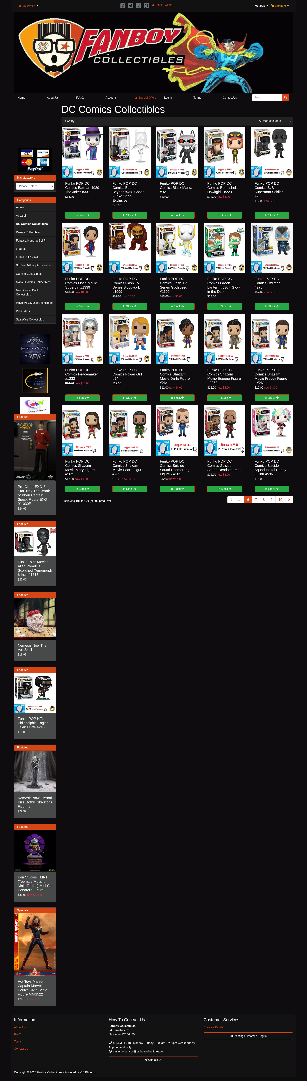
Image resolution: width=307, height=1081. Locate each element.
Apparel (21, 215)
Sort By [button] (70, 121)
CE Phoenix (88, 1072)
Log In (168, 97)
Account (111, 97)
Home (21, 97)
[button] (28, 6)
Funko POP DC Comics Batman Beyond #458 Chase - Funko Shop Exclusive (129, 191)
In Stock (81, 215)
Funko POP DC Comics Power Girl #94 (127, 374)
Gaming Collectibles (29, 273)
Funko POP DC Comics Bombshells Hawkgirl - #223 (222, 187)
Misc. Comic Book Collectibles (27, 292)
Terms (197, 97)
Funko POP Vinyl (27, 257)
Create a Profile (213, 1027)
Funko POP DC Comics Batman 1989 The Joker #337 (82, 187)
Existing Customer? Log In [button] (250, 1036)
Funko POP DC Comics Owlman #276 (267, 283)
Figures (21, 248)
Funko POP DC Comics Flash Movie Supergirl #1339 (81, 283)
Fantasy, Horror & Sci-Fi (31, 240)
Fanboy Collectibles (49, 1072)
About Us (53, 97)
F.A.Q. (80, 97)
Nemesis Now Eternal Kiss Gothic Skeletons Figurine (35, 802)
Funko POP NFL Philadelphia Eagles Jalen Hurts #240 (33, 723)
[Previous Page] (231, 499)
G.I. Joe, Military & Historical (33, 265)
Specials (22, 910)
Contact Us (230, 97)
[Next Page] (289, 499)
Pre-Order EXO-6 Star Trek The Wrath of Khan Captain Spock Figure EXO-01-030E (34, 495)
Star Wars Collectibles (30, 319)
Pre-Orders (23, 311)
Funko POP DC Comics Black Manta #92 (176, 187)
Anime (20, 207)
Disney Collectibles (28, 232)
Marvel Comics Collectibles (33, 282)
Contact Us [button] (154, 1059)
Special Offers (147, 97)
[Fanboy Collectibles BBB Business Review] (35, 124)
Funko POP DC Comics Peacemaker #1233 (81, 374)
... (239, 500)
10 (280, 500)
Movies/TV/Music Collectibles (34, 302)
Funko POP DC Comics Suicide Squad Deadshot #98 (224, 465)
